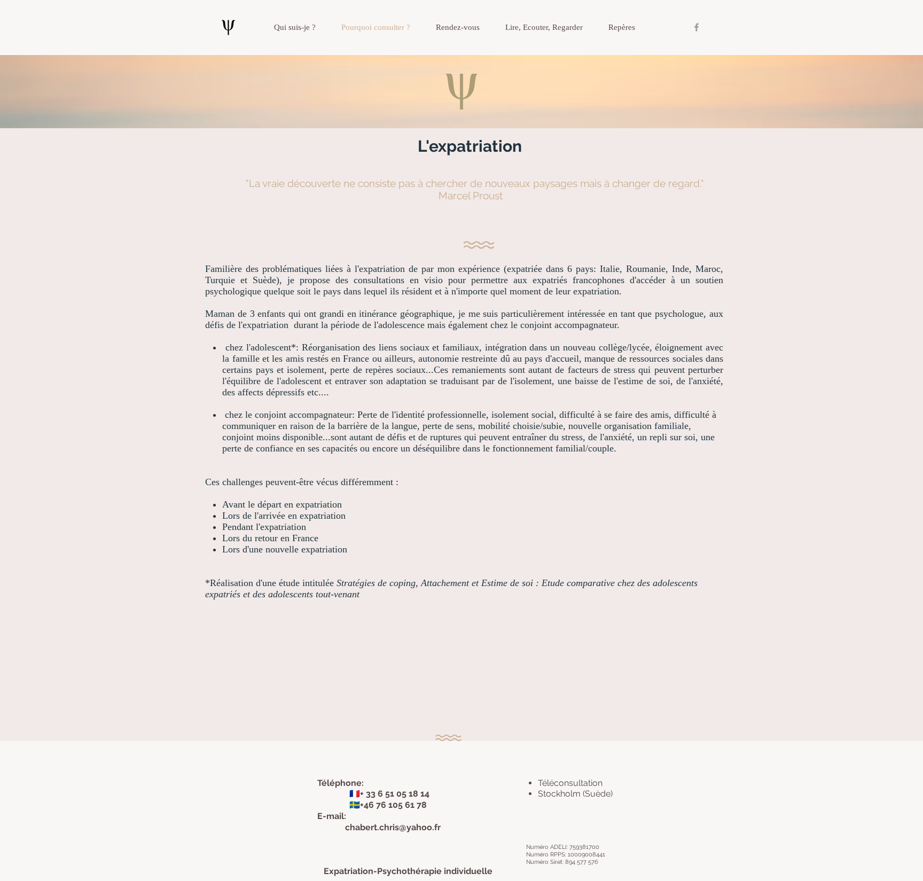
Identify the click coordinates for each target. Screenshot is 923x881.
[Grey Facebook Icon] (696, 27)
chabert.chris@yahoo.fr (393, 827)
